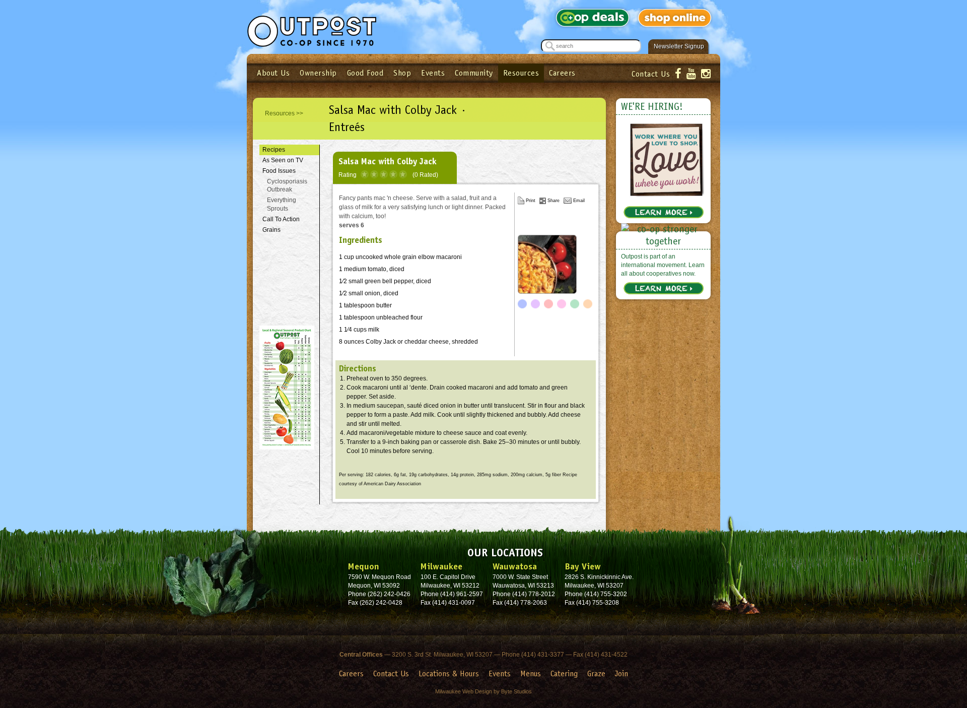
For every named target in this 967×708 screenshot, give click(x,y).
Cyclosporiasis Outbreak (287, 186)
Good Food (365, 73)
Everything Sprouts (281, 204)
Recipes (273, 149)
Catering (564, 673)
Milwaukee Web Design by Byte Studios (483, 691)
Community (474, 73)
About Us (273, 73)
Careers (562, 73)
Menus (530, 673)
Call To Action (281, 219)
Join (621, 673)
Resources (521, 73)
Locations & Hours (449, 673)
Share (553, 200)
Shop (402, 73)
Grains (271, 229)
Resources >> (284, 113)
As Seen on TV (282, 160)
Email (579, 200)
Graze (596, 673)
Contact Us (651, 74)
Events (433, 73)
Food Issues (279, 170)
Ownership (318, 73)
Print (530, 200)
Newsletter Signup (679, 46)
